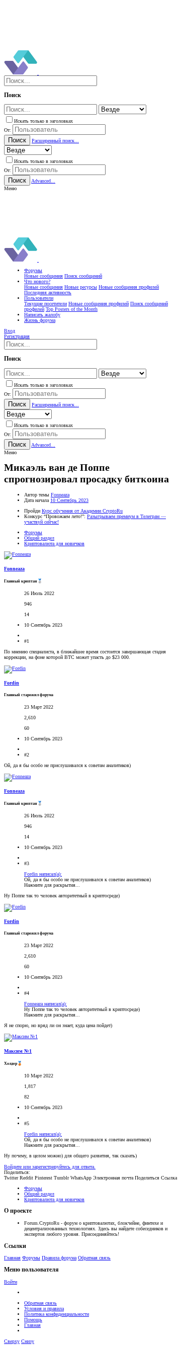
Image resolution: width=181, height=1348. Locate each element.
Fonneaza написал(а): (45, 1003)
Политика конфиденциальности (56, 1314)
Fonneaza (60, 494)
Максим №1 (18, 1051)
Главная (12, 1257)
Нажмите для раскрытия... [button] (52, 885)
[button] (10, 188)
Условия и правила (44, 1308)
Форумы (31, 1257)
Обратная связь (94, 1257)
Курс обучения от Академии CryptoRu (82, 511)
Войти (10, 1282)
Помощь (33, 1319)
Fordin (11, 683)
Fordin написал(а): (43, 874)
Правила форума (59, 1257)
